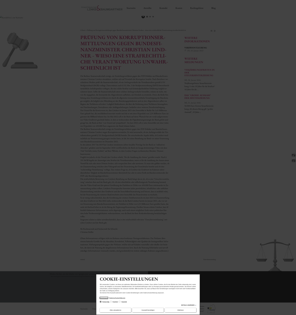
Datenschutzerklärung (117, 298)
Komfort (115, 302)
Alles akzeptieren (115, 310)
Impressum (104, 298)
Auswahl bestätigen (148, 310)
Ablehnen (180, 310)
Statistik (124, 302)
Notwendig (106, 302)
